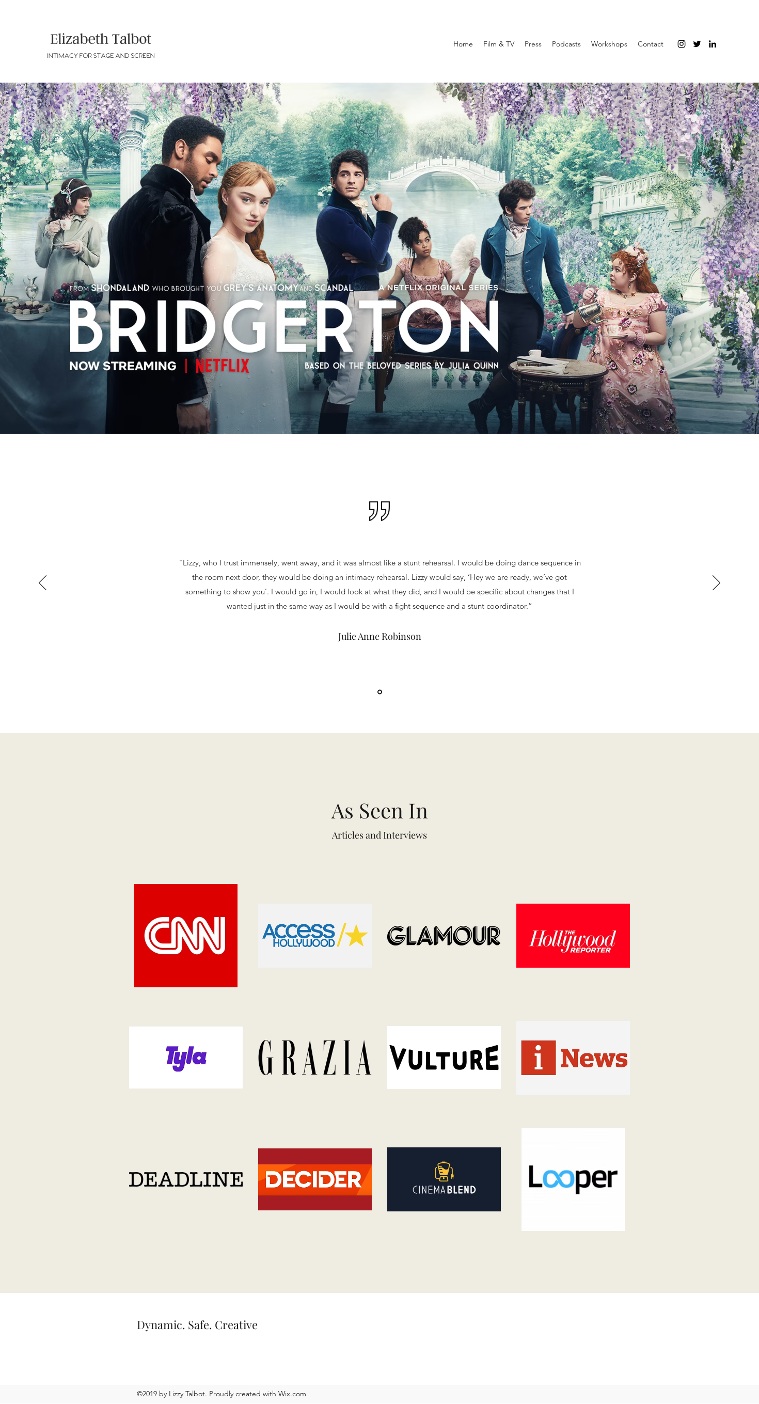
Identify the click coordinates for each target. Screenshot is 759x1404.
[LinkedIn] (712, 44)
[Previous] (42, 583)
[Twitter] (697, 44)
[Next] (716, 583)
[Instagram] (681, 44)
